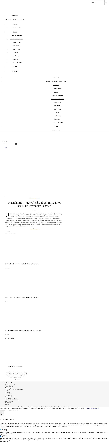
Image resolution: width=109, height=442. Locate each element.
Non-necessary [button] (4, 435)
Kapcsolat (14, 71)
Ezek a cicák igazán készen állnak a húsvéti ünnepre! (21, 264)
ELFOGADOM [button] (3, 410)
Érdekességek (16, 59)
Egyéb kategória (9, 386)
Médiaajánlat (62, 406)
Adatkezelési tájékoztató (93, 408)
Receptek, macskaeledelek (11, 399)
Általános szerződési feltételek (37, 406)
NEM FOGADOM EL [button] (13, 410)
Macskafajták (16, 45)
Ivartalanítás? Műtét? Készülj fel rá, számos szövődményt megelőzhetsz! (34, 204)
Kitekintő (7, 392)
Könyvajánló (16, 49)
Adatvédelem (47, 406)
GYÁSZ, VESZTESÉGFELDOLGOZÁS (15, 19)
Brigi (9, 231)
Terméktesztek (16, 42)
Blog (15, 32)
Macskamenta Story (16, 62)
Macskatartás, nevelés (16, 39)
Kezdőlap (15, 15)
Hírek (15, 66)
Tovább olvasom (34, 228)
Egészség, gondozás (16, 35)
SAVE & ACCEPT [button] (4, 441)
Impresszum (68, 406)
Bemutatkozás (16, 28)
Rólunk (15, 24)
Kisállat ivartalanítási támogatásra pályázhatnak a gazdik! (23, 330)
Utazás (16, 52)
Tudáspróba (16, 56)
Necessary (4, 429)
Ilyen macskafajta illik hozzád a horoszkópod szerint (21, 297)
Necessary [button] (2, 428)
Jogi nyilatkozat (54, 406)
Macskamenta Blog (25, 406)
